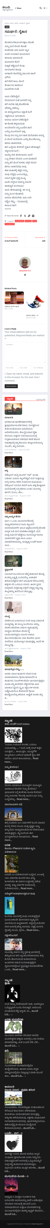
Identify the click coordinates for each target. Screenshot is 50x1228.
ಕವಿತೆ (16, 23)
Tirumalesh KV (9, 224)
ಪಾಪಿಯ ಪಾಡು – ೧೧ (32, 315)
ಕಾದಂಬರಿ (9, 1086)
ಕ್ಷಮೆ (7, 1050)
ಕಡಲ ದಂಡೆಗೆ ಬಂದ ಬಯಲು (17, 723)
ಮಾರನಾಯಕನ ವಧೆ (13, 804)
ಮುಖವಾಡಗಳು (19, 221)
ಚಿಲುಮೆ (6, 7)
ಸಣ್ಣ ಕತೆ (8, 720)
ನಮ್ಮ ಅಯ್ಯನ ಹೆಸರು (13, 516)
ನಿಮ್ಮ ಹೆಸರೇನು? (12, 766)
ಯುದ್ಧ (7, 616)
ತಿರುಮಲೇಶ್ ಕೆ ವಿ (25, 271)
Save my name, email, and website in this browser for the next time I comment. (24, 377)
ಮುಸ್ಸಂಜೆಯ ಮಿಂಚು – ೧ (16, 1176)
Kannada (28, 221)
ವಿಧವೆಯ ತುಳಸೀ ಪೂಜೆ (12, 306)
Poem (34, 221)
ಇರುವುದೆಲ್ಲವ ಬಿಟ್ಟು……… (14, 669)
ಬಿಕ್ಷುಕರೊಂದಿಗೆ (11, 935)
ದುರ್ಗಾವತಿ (9, 417)
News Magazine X (37, 1224)
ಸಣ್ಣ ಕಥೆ (10, 399)
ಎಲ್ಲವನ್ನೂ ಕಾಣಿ (40, 399)
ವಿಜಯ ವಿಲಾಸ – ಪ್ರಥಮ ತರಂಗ (20, 1089)
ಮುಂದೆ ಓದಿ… (12, 1045)
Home (7, 23)
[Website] (25, 275)
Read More (9, 453)
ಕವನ (11, 23)
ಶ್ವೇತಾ (7, 983)
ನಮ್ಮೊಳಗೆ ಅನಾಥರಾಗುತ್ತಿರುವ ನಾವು (20, 893)
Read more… (23, 799)
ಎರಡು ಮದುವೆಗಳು (14, 1019)
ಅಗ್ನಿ (6, 470)
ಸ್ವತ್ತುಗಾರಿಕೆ (9, 569)
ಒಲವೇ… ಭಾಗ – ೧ (13, 1133)
